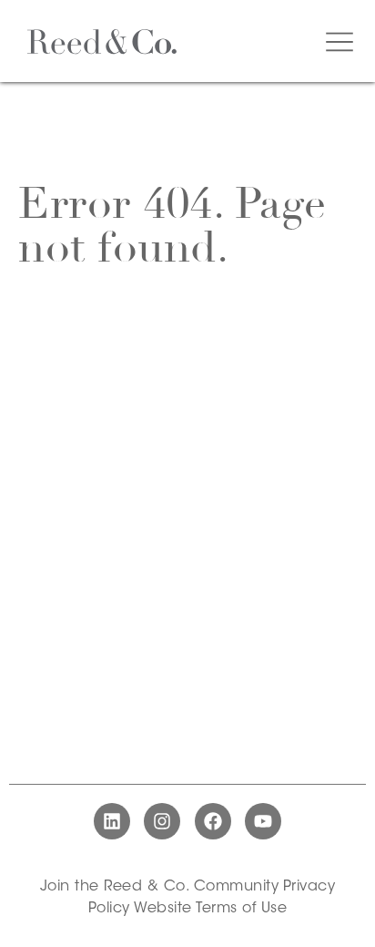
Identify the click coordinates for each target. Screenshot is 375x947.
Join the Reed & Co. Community (159, 887)
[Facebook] (213, 821)
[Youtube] (263, 821)
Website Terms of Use (210, 908)
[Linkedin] (112, 821)
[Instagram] (162, 821)
